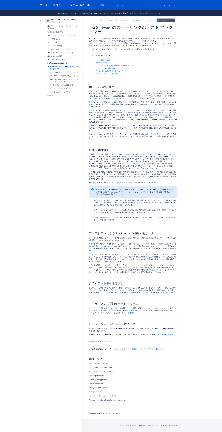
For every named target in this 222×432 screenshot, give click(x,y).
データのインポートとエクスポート (60, 49)
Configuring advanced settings (100, 367)
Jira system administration (99, 388)
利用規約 (142, 425)
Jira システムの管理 (54, 56)
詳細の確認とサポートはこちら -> (152, 13)
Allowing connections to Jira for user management (107, 400)
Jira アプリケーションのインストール (61, 35)
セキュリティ (153, 425)
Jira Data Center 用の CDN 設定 (61, 85)
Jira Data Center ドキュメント (58, 60)
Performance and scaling (57, 63)
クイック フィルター (150, 154)
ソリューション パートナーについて (109, 74)
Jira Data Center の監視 (58, 88)
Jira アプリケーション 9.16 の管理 (63, 20)
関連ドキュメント (106, 5)
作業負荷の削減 (101, 63)
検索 (164, 5)
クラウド (152, 20)
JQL (106, 94)
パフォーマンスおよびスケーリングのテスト (105, 43)
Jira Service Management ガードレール (64, 76)
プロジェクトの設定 (54, 46)
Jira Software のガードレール (60, 72)
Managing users (95, 392)
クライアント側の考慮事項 (105, 68)
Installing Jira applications (98, 380)
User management (96, 384)
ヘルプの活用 (52, 95)
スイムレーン (98, 200)
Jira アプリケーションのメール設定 (60, 53)
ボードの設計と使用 (103, 60)
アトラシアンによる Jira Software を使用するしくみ (115, 65)
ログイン (172, 5)
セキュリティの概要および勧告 (58, 92)
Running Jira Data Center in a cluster (102, 396)
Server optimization (96, 376)
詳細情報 (131, 313)
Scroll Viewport (112, 413)
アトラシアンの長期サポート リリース (109, 71)
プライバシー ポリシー (128, 425)
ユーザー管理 (52, 42)
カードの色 (98, 217)
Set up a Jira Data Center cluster (101, 372)
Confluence (100, 413)
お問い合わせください (165, 334)
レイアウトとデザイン (55, 39)
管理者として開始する (55, 32)
